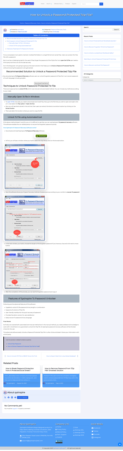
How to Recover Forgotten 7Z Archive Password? (99, 47)
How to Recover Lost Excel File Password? (97, 65)
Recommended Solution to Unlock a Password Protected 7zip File (27, 38)
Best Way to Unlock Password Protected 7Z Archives (100, 59)
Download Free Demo (41, 83)
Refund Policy (61, 432)
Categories (86, 77)
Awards (59, 437)
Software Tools (58, 3)
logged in (15, 408)
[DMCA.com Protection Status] (72, 441)
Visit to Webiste (22, 397)
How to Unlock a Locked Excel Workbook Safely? (99, 53)
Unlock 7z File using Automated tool (20, 45)
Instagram (97, 437)
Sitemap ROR (79, 435)
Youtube (96, 434)
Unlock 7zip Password (14, 343)
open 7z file (10, 102)
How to (49, 3)
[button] (41, 35)
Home (42, 3)
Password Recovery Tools (32, 23)
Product (67, 3)
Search (86, 27)
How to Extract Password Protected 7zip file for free (23, 346)
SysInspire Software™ (59, 448)
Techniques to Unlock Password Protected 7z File (22, 41)
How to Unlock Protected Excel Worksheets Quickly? (100, 41)
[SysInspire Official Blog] (27, 4)
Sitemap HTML (79, 432)
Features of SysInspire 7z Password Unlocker (20, 48)
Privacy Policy (61, 429)
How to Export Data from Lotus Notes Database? (61, 356)
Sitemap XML (79, 430)
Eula (76, 427)
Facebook (96, 428)
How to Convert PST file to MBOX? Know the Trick (22, 356)
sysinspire (21, 29)
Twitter (95, 431)
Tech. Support (61, 434)
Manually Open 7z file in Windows (19, 43)
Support (74, 3)
